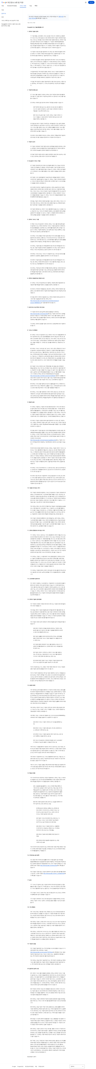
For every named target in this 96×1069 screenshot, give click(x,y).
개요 (3, 6)
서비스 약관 (23, 6)
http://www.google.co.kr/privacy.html (39, 313)
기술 (30, 6)
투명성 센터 (41, 1066)
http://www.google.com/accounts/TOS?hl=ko (41, 952)
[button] (85, 2)
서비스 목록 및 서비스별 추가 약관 (10, 20)
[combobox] (77, 1066)
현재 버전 (61, 16)
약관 (3, 10)
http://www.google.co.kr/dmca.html (48, 865)
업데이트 (4, 13)
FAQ (36, 6)
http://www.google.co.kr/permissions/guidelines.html (43, 440)
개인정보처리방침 (12, 6)
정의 (3, 17)
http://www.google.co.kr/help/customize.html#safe (43, 375)
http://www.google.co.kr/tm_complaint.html (54, 873)
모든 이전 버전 (32, 18)
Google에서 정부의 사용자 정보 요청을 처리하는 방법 (11, 24)
